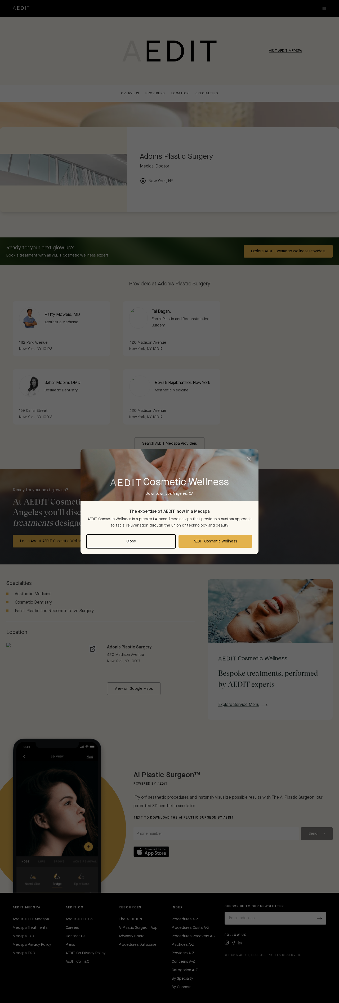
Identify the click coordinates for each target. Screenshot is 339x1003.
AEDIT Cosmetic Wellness (215, 541)
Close (131, 541)
